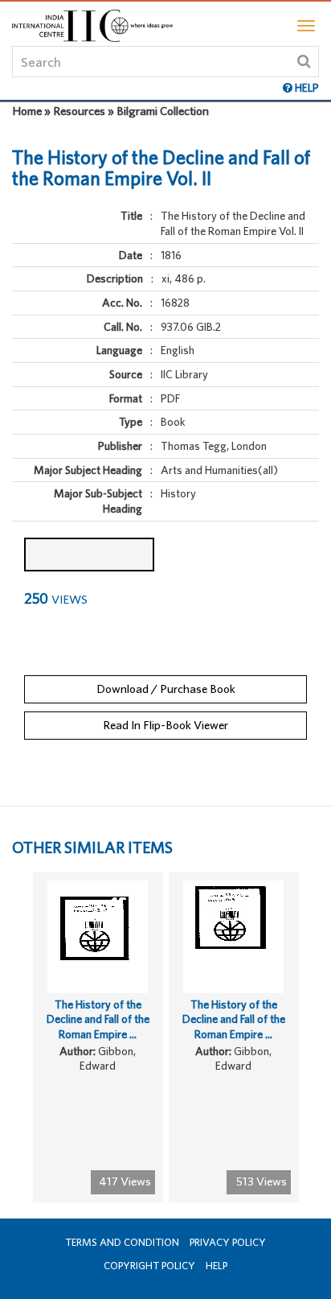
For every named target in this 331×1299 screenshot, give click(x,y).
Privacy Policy (228, 1242)
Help (216, 1266)
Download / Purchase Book (165, 688)
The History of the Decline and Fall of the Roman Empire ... (98, 1019)
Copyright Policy (149, 1266)
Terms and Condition (122, 1242)
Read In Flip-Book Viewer (165, 725)
